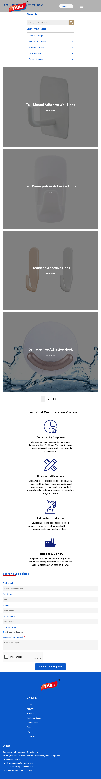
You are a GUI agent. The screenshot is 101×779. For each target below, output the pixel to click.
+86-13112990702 (14, 759)
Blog (29, 727)
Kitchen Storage (36, 47)
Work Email (8, 583)
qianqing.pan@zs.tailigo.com (21, 763)
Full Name (7, 594)
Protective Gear (36, 59)
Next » (56, 399)
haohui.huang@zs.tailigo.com (21, 767)
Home (29, 704)
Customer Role (9, 627)
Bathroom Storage (37, 41)
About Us (31, 709)
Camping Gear (35, 53)
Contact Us (31, 736)
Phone (6, 605)
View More (50, 110)
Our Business (32, 723)
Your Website (9, 616)
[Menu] (82, 6)
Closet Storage (36, 35)
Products (31, 713)
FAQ (28, 732)
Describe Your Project (14, 637)
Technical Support (34, 718)
